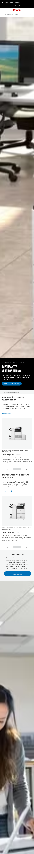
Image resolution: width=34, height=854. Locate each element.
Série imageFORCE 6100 (10, 532)
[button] (8, 469)
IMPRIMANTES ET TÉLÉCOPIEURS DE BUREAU (13, 362)
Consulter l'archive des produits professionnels (18, 574)
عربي (19, 5)
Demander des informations (11, 383)
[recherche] (2, 10)
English (14, 5)
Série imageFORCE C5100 (11, 455)
